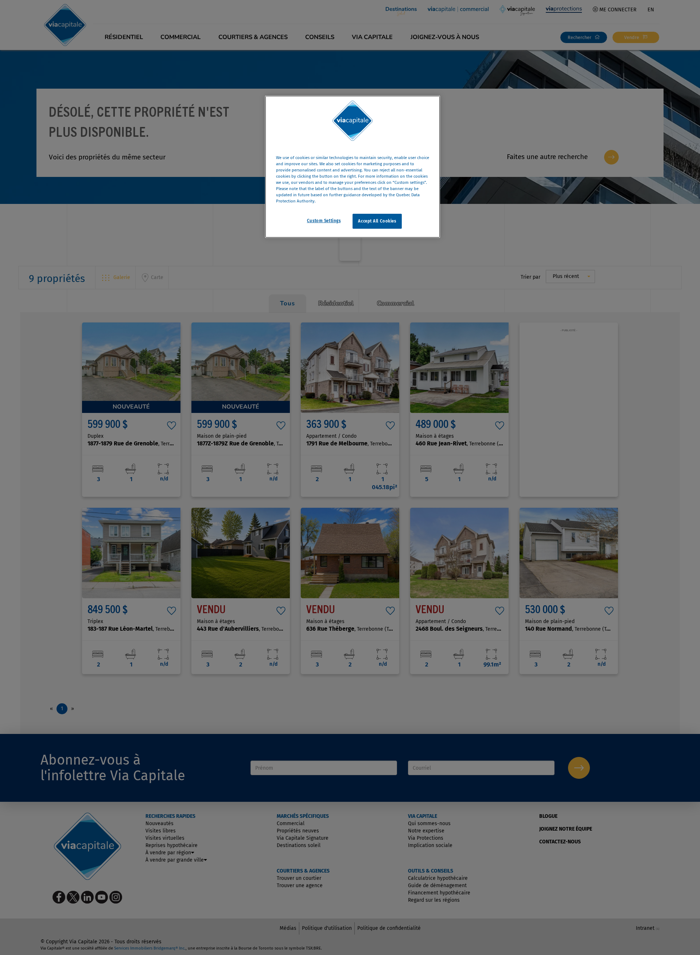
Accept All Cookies (377, 220)
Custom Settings (324, 220)
